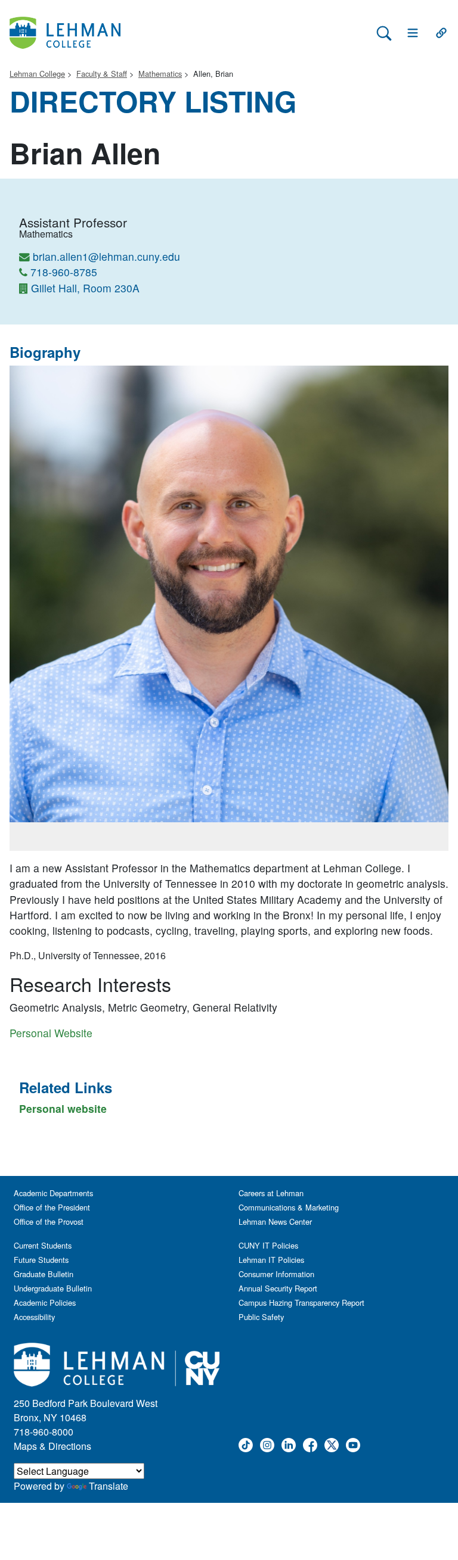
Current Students (43, 1245)
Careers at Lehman (271, 1193)
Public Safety (261, 1316)
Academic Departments (53, 1193)
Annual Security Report (278, 1288)
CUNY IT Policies (268, 1245)
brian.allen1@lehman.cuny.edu (106, 256)
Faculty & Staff (101, 73)
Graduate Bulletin (43, 1274)
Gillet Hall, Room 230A (85, 287)
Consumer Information (276, 1274)
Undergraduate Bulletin (53, 1288)
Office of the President (52, 1207)
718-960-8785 (63, 271)
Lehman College (37, 73)
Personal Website (51, 1032)
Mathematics (160, 73)
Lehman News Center (275, 1221)
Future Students (41, 1259)
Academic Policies (45, 1302)
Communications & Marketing (289, 1207)
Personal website (63, 1108)
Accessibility (34, 1316)
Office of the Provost (48, 1221)
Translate (108, 1486)
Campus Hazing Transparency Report (301, 1302)
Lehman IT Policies (271, 1259)
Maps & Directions (52, 1446)
